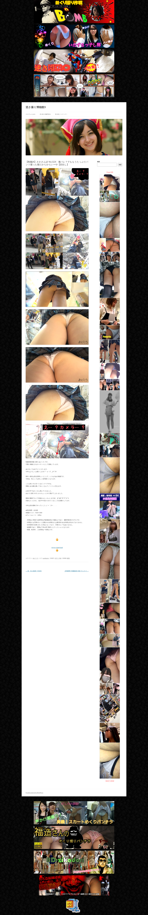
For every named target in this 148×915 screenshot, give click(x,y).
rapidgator (46, 558)
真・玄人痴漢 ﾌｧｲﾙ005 (34, 571)
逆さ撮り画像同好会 (45, 114)
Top (143, 910)
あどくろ (35, 558)
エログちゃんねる (30, 114)
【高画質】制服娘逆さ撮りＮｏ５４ (76, 571)
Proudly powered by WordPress (34, 793)
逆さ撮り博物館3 (36, 107)
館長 (68, 558)
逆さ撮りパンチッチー (61, 114)
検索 (98, 161)
